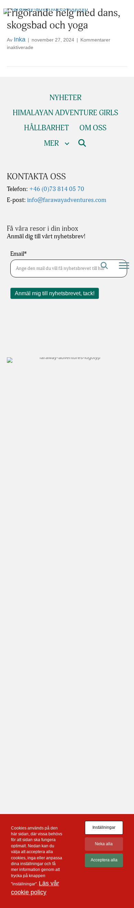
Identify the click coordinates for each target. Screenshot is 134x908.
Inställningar (103, 827)
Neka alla (104, 843)
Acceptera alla (104, 860)
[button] (104, 265)
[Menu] (124, 266)
